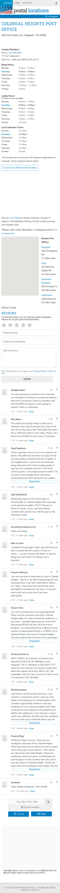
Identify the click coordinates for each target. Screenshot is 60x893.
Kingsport (45, 247)
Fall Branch (46, 295)
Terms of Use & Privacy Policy (38, 888)
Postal (31, 10)
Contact (27, 3)
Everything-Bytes (24, 887)
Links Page (14, 218)
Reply (31, 412)
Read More (34, 481)
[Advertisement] (29, 42)
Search (7, 3)
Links (17, 3)
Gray (43, 263)
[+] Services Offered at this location (19, 168)
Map (43, 814)
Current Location (31, 807)
